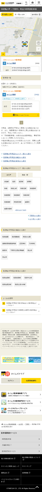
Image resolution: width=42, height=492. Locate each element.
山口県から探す (35, 219)
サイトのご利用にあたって (10, 466)
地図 (8, 14)
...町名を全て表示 (20, 210)
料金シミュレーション (22, 115)
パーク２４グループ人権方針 (10, 480)
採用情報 (25, 473)
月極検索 (18, 3)
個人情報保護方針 (7, 458)
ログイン (11, 380)
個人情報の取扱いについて (31, 457)
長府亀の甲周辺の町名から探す (14, 161)
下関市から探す (35, 216)
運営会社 (4, 473)
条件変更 (36, 14)
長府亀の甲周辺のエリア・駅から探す (17, 154)
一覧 (21, 14)
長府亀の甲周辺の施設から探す (14, 157)
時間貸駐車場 (6, 439)
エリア (9, 175)
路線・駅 (25, 175)
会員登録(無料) (31, 380)
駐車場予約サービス (9, 451)
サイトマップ (26, 466)
